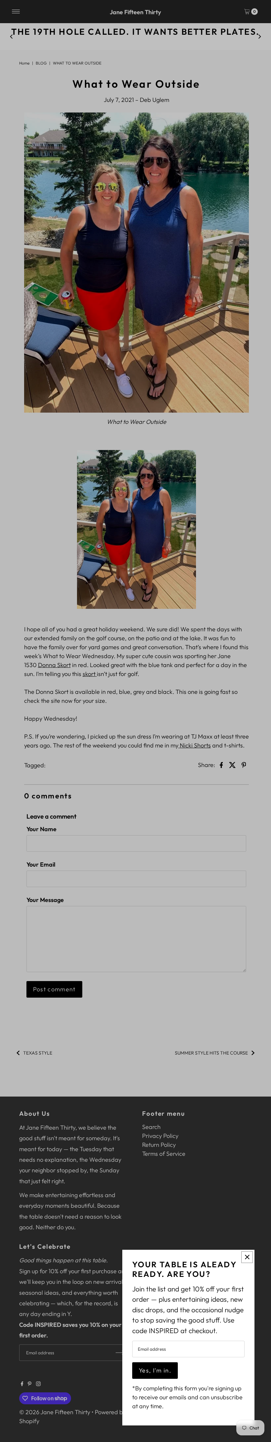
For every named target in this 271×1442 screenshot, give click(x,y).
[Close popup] (247, 1257)
